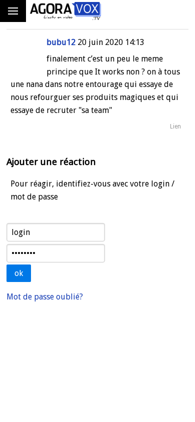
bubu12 (61, 42)
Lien (175, 126)
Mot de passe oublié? (44, 297)
